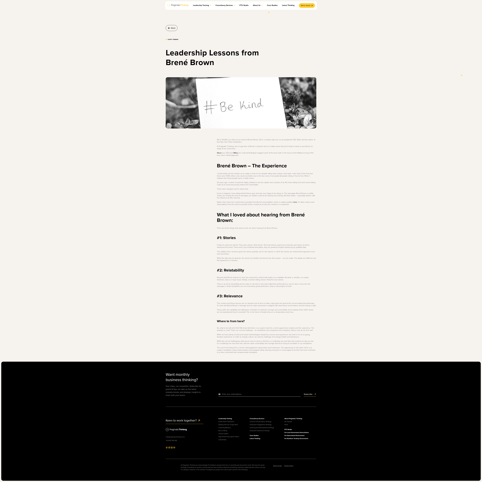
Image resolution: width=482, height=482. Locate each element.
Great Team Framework (226, 421)
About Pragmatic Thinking (293, 418)
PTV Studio (288, 429)
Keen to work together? (181, 420)
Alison (219, 153)
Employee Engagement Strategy (261, 424)
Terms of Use (277, 466)
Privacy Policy (288, 466)
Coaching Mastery (224, 427)
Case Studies (254, 435)
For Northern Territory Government (296, 438)
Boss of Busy (222, 430)
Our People (288, 421)
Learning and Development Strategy (262, 427)
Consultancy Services (257, 418)
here (295, 202)
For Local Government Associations (296, 432)
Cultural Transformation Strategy (260, 421)
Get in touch (305, 5)
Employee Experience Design (260, 430)
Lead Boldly (222, 440)
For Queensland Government (294, 435)
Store (286, 424)
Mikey (235, 153)
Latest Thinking (255, 438)
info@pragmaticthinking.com (175, 437)
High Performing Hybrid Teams (228, 436)
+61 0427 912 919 (171, 440)
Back (173, 28)
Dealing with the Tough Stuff (228, 424)
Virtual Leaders (223, 433)
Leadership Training (225, 418)
